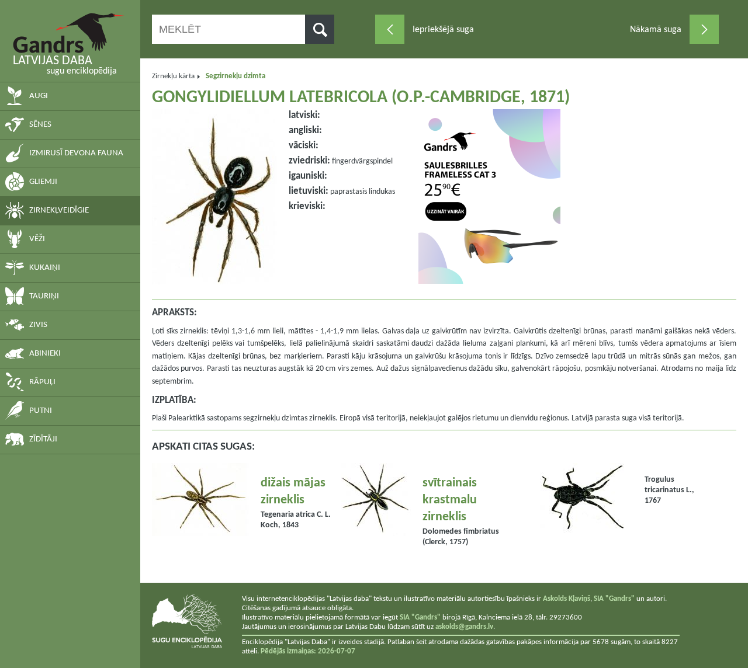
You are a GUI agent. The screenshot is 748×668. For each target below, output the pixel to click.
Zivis (38, 325)
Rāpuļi (42, 382)
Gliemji (43, 182)
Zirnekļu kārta (173, 76)
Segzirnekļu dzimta (235, 76)
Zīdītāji (43, 439)
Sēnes (40, 124)
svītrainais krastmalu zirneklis (450, 500)
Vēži (37, 239)
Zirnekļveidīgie (59, 210)
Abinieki (45, 353)
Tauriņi (44, 296)
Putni (40, 410)
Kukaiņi (44, 267)
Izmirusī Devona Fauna (76, 153)
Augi (38, 96)
